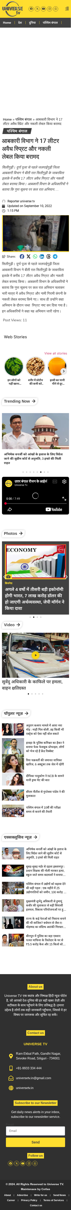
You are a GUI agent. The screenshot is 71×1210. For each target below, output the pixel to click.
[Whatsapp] (55, 8)
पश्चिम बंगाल (50, 22)
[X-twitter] (37, 8)
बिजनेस (8, 583)
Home (7, 22)
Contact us (36, 1205)
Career (11, 1200)
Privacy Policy (29, 1200)
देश (20, 22)
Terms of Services (53, 1200)
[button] (22, 256)
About (7, 1195)
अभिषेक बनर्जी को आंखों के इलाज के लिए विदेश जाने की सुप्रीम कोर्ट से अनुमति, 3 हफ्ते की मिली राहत (33, 459)
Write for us (40, 1195)
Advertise (22, 1195)
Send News (59, 1195)
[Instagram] (49, 8)
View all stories (55, 353)
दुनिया (32, 22)
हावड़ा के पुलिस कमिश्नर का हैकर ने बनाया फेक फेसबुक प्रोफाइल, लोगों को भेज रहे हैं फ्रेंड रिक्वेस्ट (45, 747)
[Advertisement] (35, 69)
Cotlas (45, 1189)
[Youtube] (43, 8)
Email (10, 1124)
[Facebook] (31, 8)
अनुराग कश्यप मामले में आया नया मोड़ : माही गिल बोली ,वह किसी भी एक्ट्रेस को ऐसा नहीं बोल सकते (45, 729)
